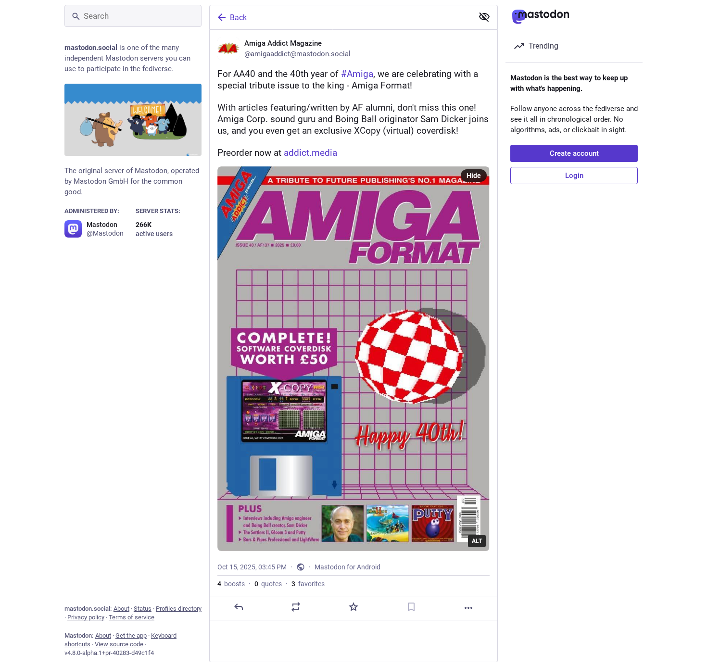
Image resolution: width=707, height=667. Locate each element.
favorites (308, 584)
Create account (574, 153)
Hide (474, 175)
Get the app (131, 635)
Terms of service (131, 617)
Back (238, 17)
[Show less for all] (484, 16)
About (121, 608)
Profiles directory (179, 608)
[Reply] (238, 607)
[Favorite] (353, 607)
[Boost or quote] (296, 607)
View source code (119, 644)
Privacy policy (85, 617)
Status (143, 608)
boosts (231, 584)
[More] (468, 608)
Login (574, 175)
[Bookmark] (411, 607)
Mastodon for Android (347, 567)
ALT (477, 541)
